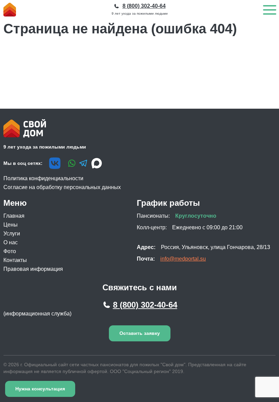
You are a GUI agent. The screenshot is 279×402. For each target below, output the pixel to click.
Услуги (11, 233)
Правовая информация (33, 269)
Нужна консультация (40, 388)
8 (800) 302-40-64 (145, 304)
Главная (13, 216)
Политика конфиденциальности (43, 178)
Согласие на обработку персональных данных (62, 187)
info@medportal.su (183, 259)
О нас (10, 242)
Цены (10, 225)
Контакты (15, 260)
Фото (9, 251)
